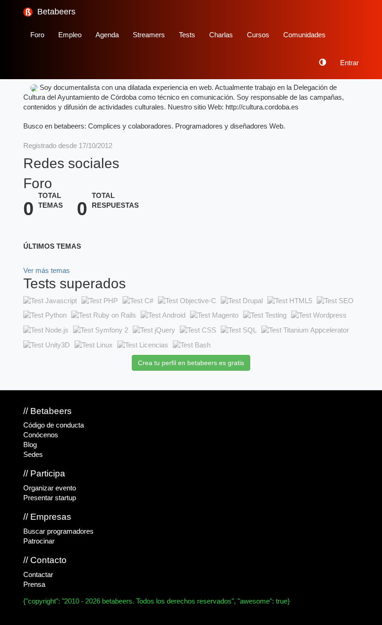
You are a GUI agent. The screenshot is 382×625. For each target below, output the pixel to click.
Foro (37, 35)
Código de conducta (53, 425)
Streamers (149, 35)
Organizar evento (49, 488)
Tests (187, 35)
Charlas (221, 35)
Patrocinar (39, 541)
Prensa (34, 584)
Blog (30, 444)
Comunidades (304, 35)
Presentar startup (49, 498)
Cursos (258, 35)
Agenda (107, 35)
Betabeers (55, 11)
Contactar (38, 574)
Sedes (33, 454)
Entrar (349, 63)
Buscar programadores (58, 531)
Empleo (70, 35)
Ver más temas (46, 270)
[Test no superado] (50, 301)
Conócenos (40, 435)
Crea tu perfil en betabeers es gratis (191, 363)
